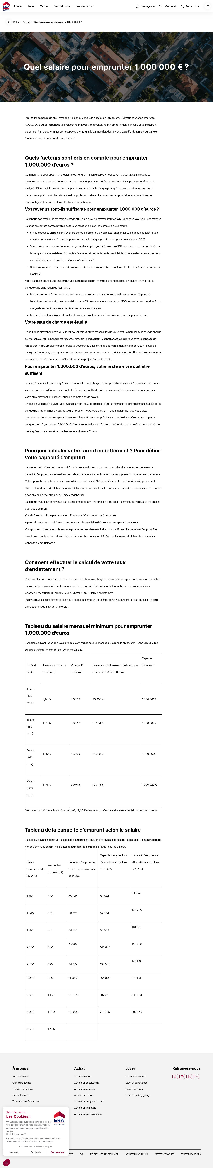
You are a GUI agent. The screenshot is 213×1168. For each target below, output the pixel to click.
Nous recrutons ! (85, 6)
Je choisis (36, 1152)
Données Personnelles (137, 1154)
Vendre (44, 6)
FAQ (81, 1154)
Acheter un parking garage (88, 1113)
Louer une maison (134, 1088)
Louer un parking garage (137, 1095)
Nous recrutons (20, 1076)
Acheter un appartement (86, 1082)
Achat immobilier (83, 1076)
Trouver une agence (22, 1088)
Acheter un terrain (83, 1095)
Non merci (14, 1152)
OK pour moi (57, 1152)
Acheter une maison (84, 1088)
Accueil (26, 22)
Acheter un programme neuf (88, 1101)
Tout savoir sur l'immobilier (25, 1101)
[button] (6, 1162)
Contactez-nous (20, 1095)
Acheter (18, 6)
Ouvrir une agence (21, 1082)
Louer (31, 6)
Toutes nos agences (191, 1154)
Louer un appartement (136, 1082)
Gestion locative (62, 6)
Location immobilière (136, 1076)
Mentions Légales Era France (104, 1154)
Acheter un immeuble (85, 1107)
